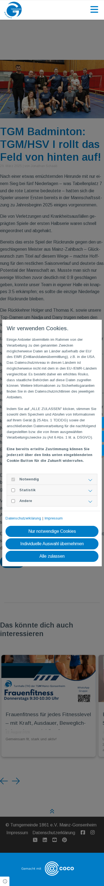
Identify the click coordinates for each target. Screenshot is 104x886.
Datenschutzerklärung (23, 518)
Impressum (54, 518)
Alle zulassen (52, 556)
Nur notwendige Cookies (52, 531)
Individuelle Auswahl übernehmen (52, 543)
